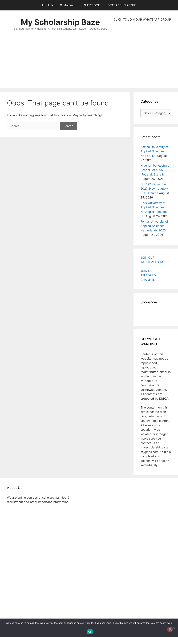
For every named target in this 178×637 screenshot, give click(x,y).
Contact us (66, 5)
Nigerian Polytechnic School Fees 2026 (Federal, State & (154, 170)
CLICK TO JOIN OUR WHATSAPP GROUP (142, 19)
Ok (89, 631)
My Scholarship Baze (60, 22)
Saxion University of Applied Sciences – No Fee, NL (154, 151)
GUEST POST (92, 5)
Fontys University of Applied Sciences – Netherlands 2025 (154, 226)
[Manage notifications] (170, 629)
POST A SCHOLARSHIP (122, 5)
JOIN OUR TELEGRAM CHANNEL (148, 275)
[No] (173, 628)
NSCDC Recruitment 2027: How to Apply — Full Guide (154, 188)
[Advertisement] (142, 55)
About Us (47, 5)
